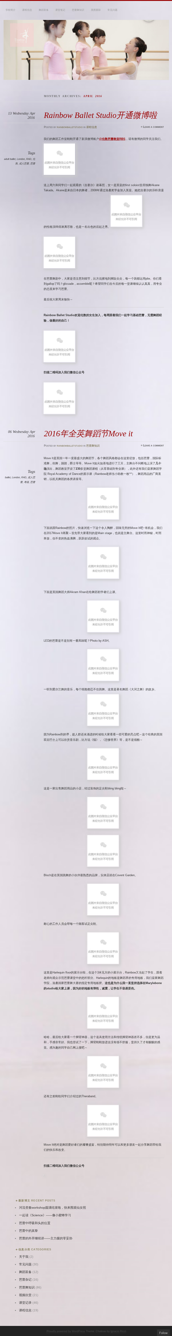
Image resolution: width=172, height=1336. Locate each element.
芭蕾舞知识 (78, 10)
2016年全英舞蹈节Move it (88, 433)
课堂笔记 (60, 10)
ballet (8, 477)
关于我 (23, 1256)
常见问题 (112, 10)
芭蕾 (32, 163)
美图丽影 (96, 10)
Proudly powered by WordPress (66, 1331)
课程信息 (27, 10)
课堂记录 (25, 1302)
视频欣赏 (25, 1295)
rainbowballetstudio (70, 127)
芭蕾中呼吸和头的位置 (34, 1223)
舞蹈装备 (44, 10)
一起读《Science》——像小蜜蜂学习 (45, 1215)
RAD (28, 159)
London (21, 159)
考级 (26, 482)
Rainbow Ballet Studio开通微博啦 (100, 115)
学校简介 (10, 10)
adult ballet (9, 159)
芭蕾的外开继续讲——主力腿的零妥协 (45, 1238)
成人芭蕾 (24, 163)
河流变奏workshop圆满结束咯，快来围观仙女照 (52, 1207)
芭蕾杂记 (25, 1279)
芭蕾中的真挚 (28, 1230)
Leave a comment (153, 126)
